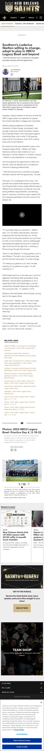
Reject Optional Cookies (22, 740)
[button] (22, 215)
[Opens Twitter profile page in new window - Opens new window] (11, 74)
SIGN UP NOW (22, 608)
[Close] (41, 702)
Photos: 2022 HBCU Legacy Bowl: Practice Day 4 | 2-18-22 (21, 430)
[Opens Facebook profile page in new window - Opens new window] (11, 450)
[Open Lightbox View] (22, 479)
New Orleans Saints (16, 447)
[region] (22, 725)
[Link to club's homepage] (4, 16)
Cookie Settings (22, 734)
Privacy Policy (19, 730)
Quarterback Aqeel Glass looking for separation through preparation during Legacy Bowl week (20, 355)
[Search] (37, 17)
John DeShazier (15, 69)
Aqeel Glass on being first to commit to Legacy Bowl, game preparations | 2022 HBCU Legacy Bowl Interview (20, 363)
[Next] (28, 484)
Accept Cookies (22, 747)
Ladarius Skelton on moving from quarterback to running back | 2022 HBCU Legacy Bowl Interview (20, 348)
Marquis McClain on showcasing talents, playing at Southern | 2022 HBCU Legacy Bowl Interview (18, 376)
